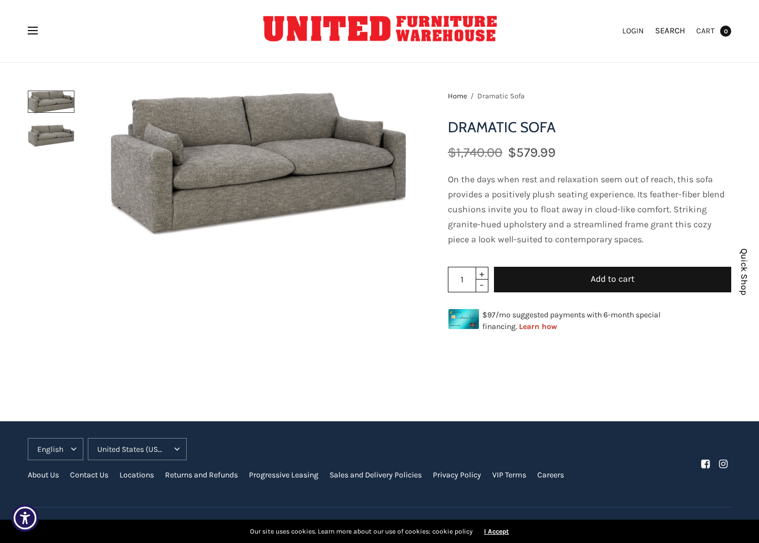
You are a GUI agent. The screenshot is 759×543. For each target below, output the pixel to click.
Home (457, 96)
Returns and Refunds (201, 475)
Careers (550, 475)
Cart (705, 31)
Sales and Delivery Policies (375, 475)
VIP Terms (509, 475)
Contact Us (89, 475)
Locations (136, 475)
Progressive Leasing (283, 475)
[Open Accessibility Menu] (25, 518)
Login (633, 31)
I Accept (496, 531)
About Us (43, 475)
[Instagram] (723, 464)
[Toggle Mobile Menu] (40, 31)
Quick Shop (744, 271)
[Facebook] (706, 464)
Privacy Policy (457, 475)
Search (670, 31)
